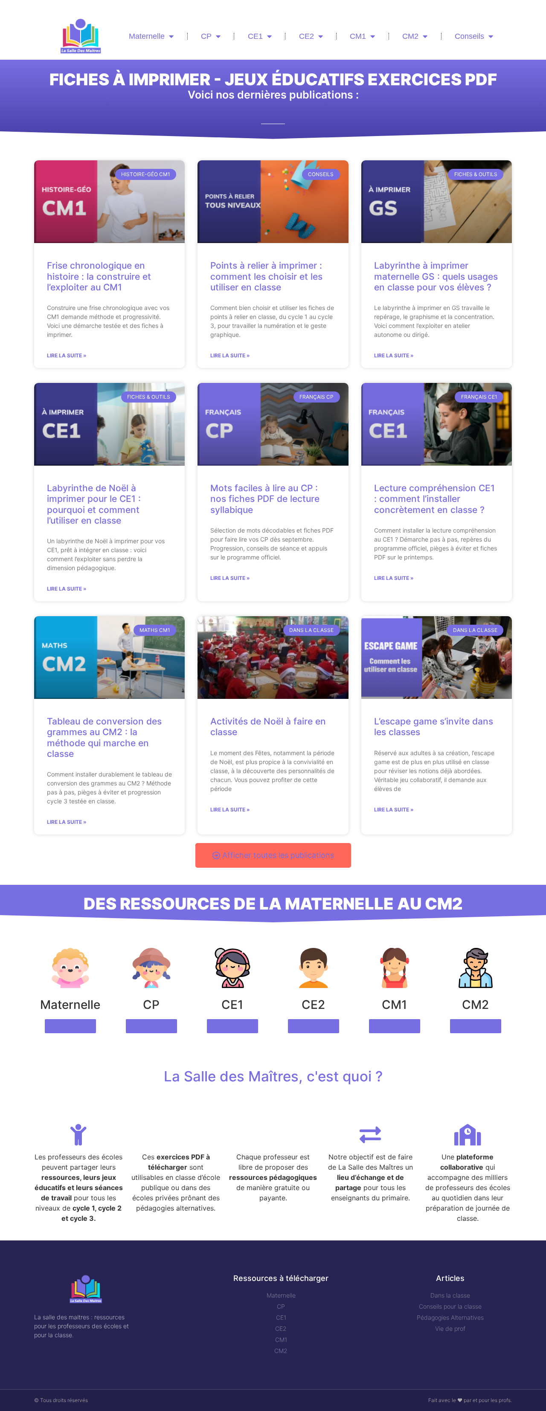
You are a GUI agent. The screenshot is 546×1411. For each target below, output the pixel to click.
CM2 (410, 36)
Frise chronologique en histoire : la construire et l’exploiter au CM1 (99, 276)
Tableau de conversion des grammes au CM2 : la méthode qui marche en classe (104, 737)
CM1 (358, 36)
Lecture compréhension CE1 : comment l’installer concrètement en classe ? (434, 499)
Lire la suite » (67, 355)
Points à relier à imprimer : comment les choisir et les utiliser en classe (266, 276)
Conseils (469, 36)
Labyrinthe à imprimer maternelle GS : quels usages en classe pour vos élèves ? (436, 276)
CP (206, 36)
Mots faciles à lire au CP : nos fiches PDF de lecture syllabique (264, 499)
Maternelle (147, 36)
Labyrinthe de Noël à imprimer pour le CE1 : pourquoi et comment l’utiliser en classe (94, 504)
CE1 (255, 36)
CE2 (306, 36)
